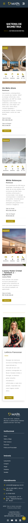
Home (5, 436)
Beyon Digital (17, 507)
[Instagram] (8, 520)
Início (6, 31)
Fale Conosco (7, 442)
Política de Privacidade (10, 447)
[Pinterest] (16, 520)
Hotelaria (6, 469)
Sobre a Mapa (7, 439)
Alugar (5, 466)
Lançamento (7, 461)
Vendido (6, 472)
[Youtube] (12, 520)
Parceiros (6, 444)
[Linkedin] (20, 520)
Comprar (6, 463)
